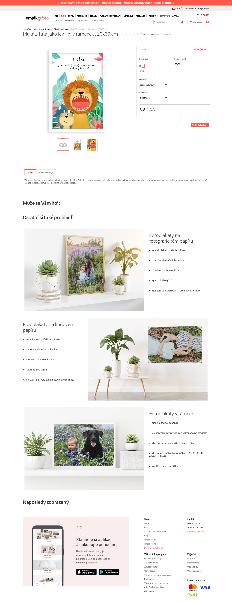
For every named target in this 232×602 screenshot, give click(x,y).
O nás (146, 527)
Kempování (164, 16)
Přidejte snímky (196, 22)
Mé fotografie (193, 563)
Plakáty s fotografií (110, 16)
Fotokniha (82, 16)
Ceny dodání (150, 571)
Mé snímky (69, 20)
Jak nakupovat (151, 563)
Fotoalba (140, 16)
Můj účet (58, 20)
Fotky (71, 16)
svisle (143, 70)
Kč (205, 15)
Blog (146, 535)
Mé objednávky (97, 20)
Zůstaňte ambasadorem (155, 531)
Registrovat (203, 8)
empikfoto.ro (150, 544)
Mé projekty (82, 20)
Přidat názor (166, 34)
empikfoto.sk (150, 540)
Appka (175, 16)
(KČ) (179, 8)
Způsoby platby (151, 567)
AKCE (63, 16)
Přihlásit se (190, 8)
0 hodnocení (152, 34)
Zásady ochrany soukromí (156, 583)
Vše (56, 16)
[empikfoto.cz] (37, 17)
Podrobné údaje (46, 172)
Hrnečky (152, 16)
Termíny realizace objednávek (158, 575)
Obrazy (93, 16)
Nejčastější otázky (152, 558)
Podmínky (149, 579)
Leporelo (128, 16)
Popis (30, 172)
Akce (146, 523)
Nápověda (149, 591)
